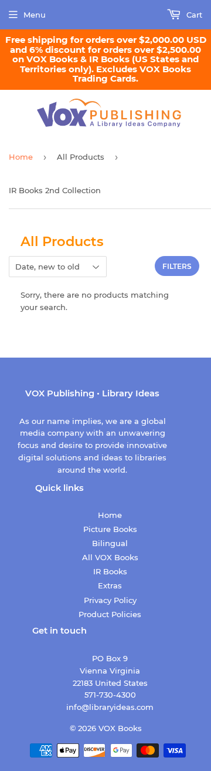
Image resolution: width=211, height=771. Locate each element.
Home (21, 156)
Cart (193, 14)
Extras (110, 585)
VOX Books (120, 728)
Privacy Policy (110, 600)
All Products (80, 156)
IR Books (110, 571)
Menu (34, 14)
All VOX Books (110, 557)
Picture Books (110, 529)
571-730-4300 (110, 694)
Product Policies (110, 614)
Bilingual (110, 543)
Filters (177, 266)
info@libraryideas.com (110, 707)
